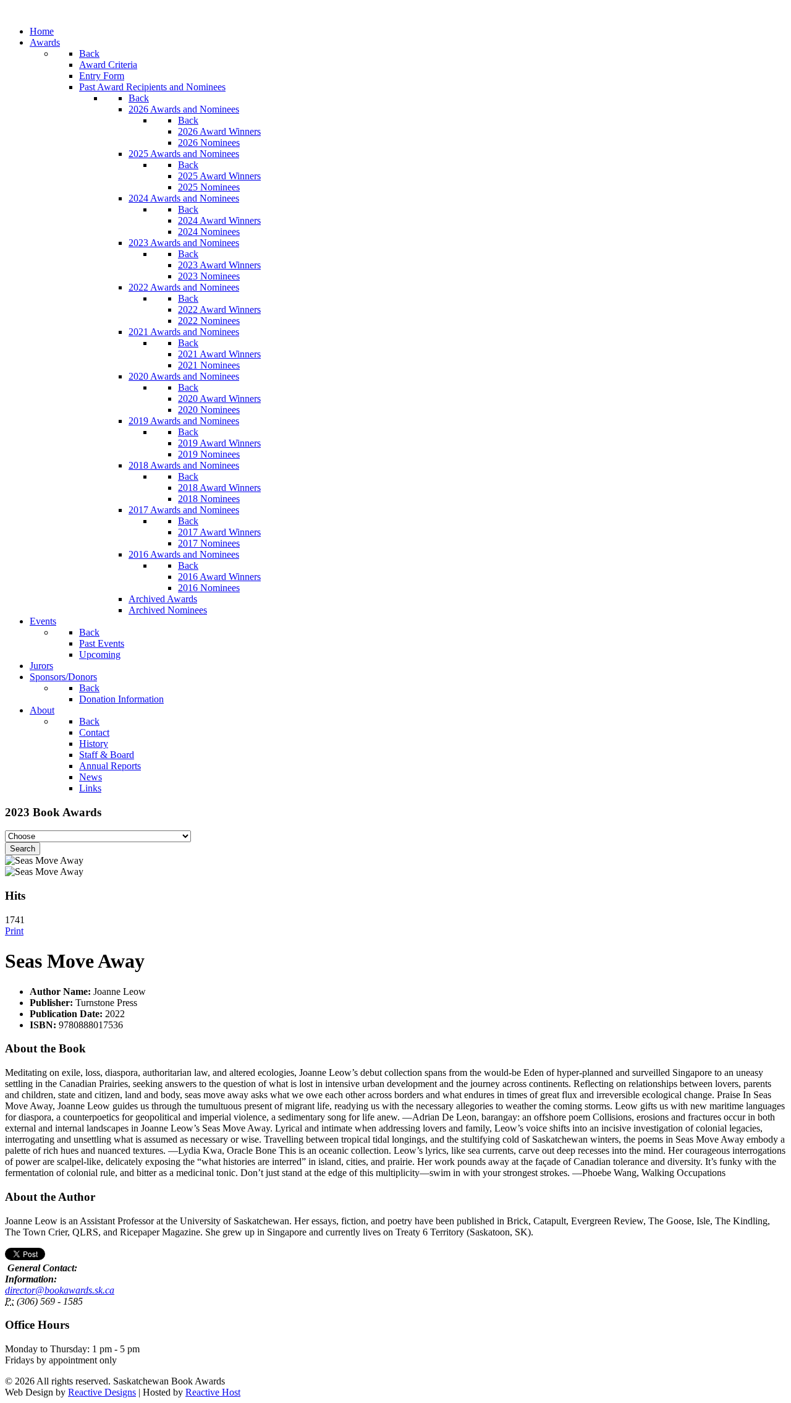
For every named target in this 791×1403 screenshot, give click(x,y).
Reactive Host (212, 1392)
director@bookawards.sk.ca (59, 1290)
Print (14, 931)
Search (22, 848)
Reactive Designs (102, 1392)
